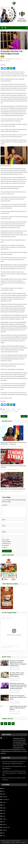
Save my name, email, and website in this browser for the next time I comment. (6, 543)
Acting (8, 409)
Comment (5, 505)
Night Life (4, 824)
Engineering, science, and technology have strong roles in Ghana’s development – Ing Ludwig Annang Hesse (18, 686)
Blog (2, 56)
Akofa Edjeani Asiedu (6, 411)
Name (4, 519)
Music (3, 821)
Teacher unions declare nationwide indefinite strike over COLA (13, 466)
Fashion (4, 802)
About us (18, 842)
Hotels (3, 813)
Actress (13, 409)
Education (4, 796)
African (19, 409)
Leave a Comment (6, 60)
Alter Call (15, 411)
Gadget (4, 807)
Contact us (23, 842)
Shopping (4, 830)
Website (4, 531)
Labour (4, 816)
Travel (3, 835)
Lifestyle (4, 819)
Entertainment (5, 799)
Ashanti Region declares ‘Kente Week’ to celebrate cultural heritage (18, 708)
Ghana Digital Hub (6, 842)
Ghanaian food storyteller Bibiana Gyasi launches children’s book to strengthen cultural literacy (18, 663)
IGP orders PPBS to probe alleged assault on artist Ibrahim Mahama (17, 674)
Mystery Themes (23, 840)
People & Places (6, 827)
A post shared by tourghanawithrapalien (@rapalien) (14, 651)
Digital (3, 794)
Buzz (3, 791)
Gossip (3, 810)
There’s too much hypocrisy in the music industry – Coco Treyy (24, 416)
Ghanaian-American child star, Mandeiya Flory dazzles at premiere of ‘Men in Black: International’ (5, 416)
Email (3, 525)
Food (3, 805)
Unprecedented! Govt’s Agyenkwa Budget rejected (13, 489)
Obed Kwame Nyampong (16, 58)
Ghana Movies (5, 413)
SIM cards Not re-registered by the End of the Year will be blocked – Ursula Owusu (13, 443)
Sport (3, 833)
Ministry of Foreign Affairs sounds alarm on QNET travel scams (18, 697)
